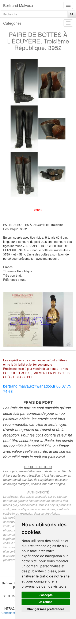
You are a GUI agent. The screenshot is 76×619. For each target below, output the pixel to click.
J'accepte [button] (46, 595)
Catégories (12, 23)
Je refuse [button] (45, 602)
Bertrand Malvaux (18, 5)
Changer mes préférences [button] (45, 609)
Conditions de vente (14, 613)
